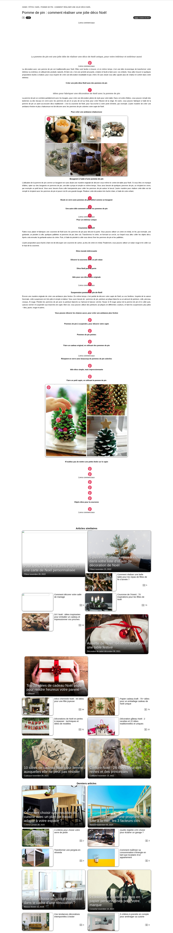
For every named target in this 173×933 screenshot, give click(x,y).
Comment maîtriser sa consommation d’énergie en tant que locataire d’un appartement (133, 854)
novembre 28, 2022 (38, 574)
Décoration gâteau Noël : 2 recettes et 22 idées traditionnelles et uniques (132, 721)
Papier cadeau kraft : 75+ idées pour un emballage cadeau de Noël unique (134, 701)
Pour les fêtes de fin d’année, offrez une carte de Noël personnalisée (52, 568)
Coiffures (93, 776)
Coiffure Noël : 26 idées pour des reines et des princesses (115, 770)
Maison (93, 825)
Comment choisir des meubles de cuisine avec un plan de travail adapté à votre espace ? (50, 817)
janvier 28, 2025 (38, 825)
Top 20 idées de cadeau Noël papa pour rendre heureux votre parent (54, 687)
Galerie (86, 62)
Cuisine (27, 825)
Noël (37, 7)
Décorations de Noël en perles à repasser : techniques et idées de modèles (68, 721)
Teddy (136, 18)
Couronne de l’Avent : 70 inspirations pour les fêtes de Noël (130, 597)
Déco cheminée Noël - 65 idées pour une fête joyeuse (69, 700)
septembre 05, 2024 (105, 825)
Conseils (93, 909)
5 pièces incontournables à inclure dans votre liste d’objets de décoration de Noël (117, 561)
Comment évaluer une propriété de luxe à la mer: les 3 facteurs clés (117, 819)
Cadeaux (30, 694)
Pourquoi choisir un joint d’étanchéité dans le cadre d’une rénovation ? (53, 901)
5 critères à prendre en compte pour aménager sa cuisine (134, 915)
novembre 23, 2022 (103, 569)
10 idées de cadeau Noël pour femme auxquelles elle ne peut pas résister (53, 770)
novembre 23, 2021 (106, 776)
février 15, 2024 (37, 907)
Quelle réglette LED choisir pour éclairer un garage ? (132, 831)
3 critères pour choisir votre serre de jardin (67, 831)
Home (24, 7)
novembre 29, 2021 (40, 776)
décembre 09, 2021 (112, 651)
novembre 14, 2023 (106, 909)
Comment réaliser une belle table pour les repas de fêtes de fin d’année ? (132, 577)
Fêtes (31, 7)
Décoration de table (95, 651)
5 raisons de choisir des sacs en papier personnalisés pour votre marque (115, 901)
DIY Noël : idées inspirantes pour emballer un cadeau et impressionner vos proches (67, 617)
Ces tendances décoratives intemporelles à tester (67, 915)
